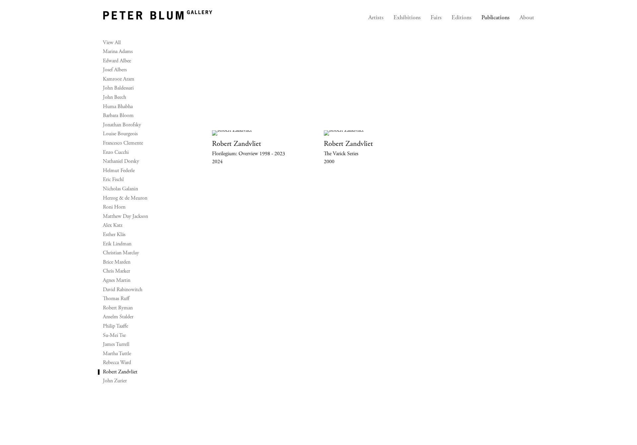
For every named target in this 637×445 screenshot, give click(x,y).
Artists (376, 18)
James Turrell (116, 344)
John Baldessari (118, 88)
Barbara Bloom (118, 115)
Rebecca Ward (117, 362)
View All (112, 42)
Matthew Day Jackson (125, 216)
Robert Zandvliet (120, 372)
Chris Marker (116, 271)
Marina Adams (118, 51)
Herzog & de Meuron (125, 198)
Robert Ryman (118, 308)
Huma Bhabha (118, 106)
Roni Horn (114, 207)
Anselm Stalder (118, 317)
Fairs (436, 18)
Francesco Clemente (123, 143)
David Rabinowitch (122, 289)
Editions (461, 18)
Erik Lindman (117, 244)
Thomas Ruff (116, 298)
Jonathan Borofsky (122, 125)
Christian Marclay (121, 253)
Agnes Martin (116, 280)
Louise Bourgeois (120, 134)
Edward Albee (117, 61)
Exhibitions (407, 18)
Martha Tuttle (117, 353)
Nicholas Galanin (120, 189)
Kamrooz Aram (118, 79)
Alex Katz (112, 225)
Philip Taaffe (115, 326)
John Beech (114, 97)
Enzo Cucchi (116, 152)
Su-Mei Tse (114, 335)
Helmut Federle (119, 170)
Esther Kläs (114, 234)
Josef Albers (115, 70)
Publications (495, 18)
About (527, 18)
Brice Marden (116, 262)
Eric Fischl (113, 179)
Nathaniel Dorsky (121, 161)
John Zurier (115, 381)
